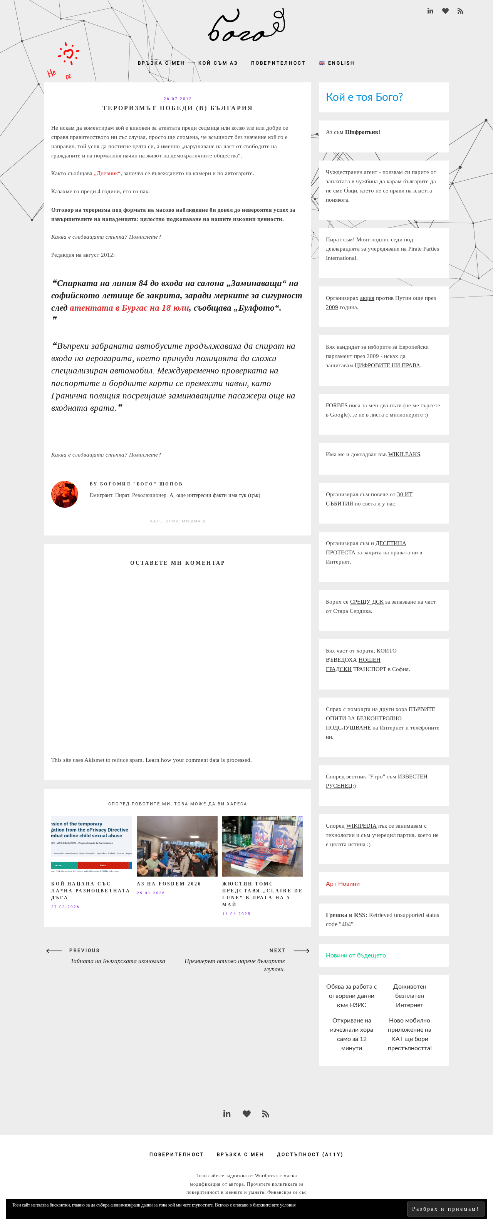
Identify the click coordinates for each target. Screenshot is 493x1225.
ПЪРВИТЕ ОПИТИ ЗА (380, 718)
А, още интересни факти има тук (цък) (214, 495)
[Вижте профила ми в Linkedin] (430, 11)
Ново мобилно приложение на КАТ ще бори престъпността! (410, 1034)
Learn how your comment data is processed (198, 760)
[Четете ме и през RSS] (460, 11)
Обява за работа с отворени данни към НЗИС (351, 996)
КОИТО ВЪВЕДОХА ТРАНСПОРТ (361, 660)
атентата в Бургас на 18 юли (129, 308)
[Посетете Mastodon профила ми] (445, 11)
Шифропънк (362, 132)
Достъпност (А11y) (310, 1154)
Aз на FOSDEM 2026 (169, 884)
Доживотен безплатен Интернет (409, 996)
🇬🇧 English (337, 63)
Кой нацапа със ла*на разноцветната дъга (91, 890)
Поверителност (278, 63)
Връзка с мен (161, 63)
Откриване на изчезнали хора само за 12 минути (351, 1034)
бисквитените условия (274, 1205)
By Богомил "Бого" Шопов (136, 484)
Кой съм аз (218, 63)
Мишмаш (194, 521)
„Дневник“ (107, 173)
